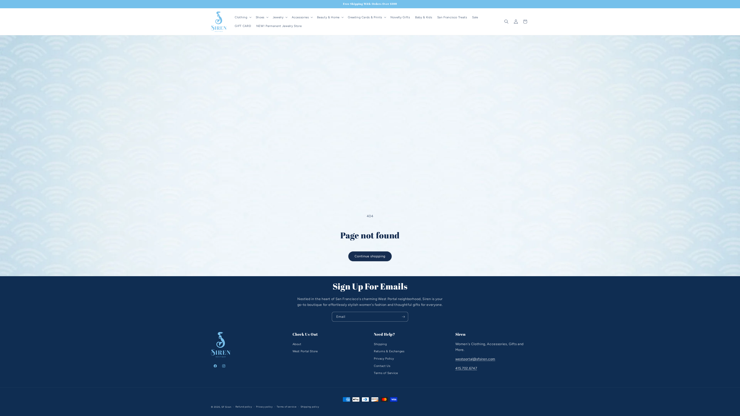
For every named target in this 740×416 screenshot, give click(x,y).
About (297, 344)
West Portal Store (305, 351)
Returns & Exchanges (389, 351)
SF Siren (226, 407)
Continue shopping (370, 256)
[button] (242, 17)
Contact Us (382, 366)
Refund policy (243, 406)
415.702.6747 (466, 368)
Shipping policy (310, 406)
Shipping (380, 344)
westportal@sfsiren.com (475, 359)
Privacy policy (264, 406)
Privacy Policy (384, 358)
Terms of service (286, 406)
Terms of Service (386, 373)
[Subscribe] (403, 317)
